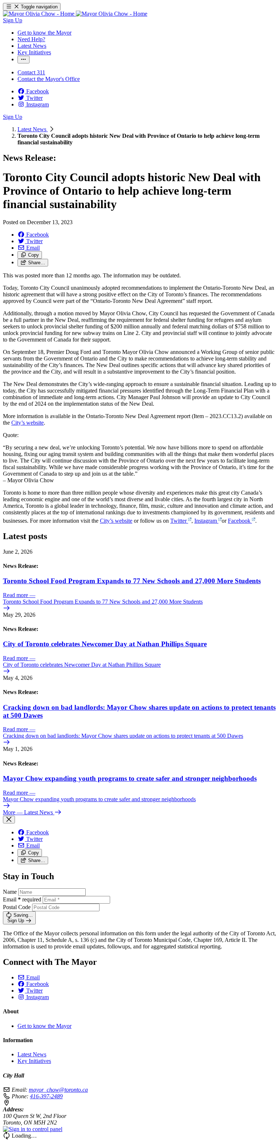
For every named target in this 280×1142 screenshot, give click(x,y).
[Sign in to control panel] (32, 1129)
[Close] (9, 819)
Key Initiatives (34, 1061)
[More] (24, 59)
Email (22, 899)
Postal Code (17, 907)
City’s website (27, 423)
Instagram (205, 521)
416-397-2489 (46, 1096)
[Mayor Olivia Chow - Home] (75, 14)
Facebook (239, 521)
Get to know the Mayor (44, 1026)
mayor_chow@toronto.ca (58, 1090)
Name (10, 892)
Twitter (178, 521)
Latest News (33, 129)
